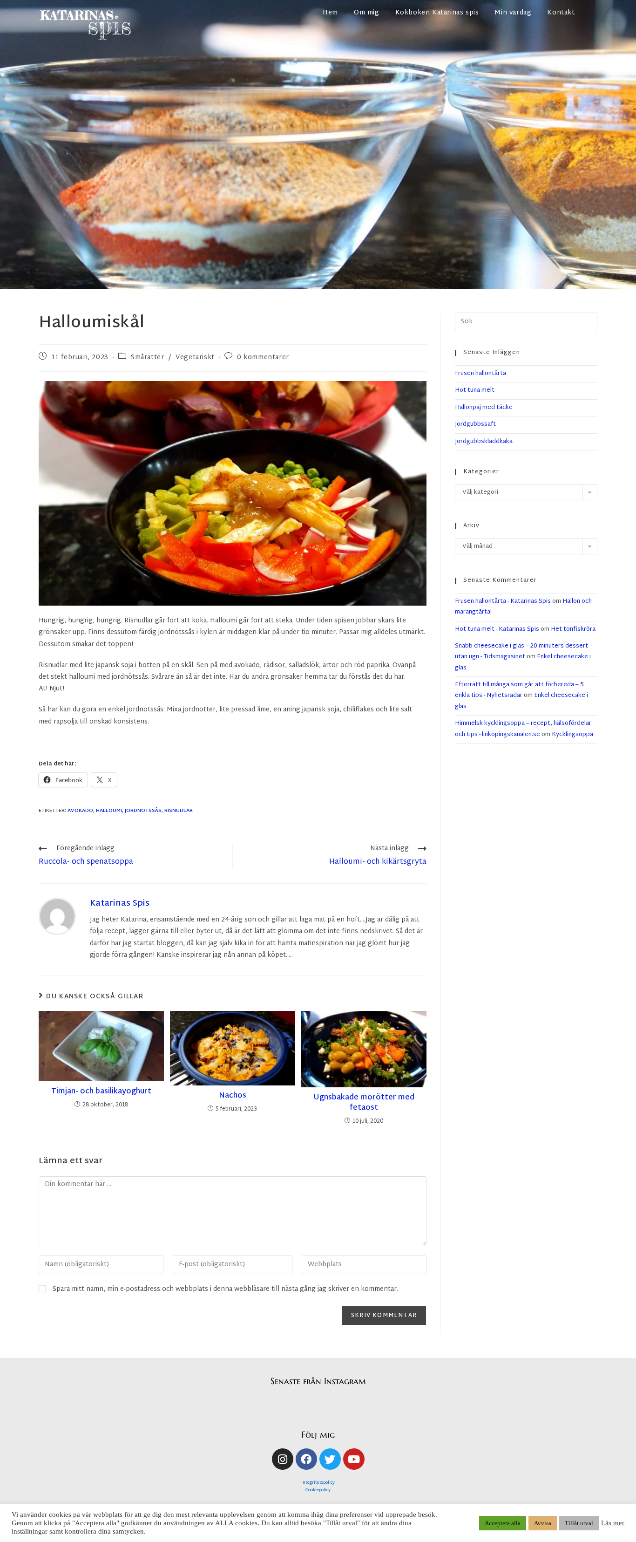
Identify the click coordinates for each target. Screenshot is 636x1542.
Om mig (366, 13)
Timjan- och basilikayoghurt (101, 1092)
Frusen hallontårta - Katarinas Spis (503, 601)
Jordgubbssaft (475, 424)
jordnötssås (143, 810)
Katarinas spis (119, 903)
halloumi (109, 810)
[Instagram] (282, 1459)
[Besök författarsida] (57, 916)
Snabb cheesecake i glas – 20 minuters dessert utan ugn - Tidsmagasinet (521, 651)
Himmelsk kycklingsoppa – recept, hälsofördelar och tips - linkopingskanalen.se (523, 729)
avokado (80, 810)
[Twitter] (330, 1459)
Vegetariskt (195, 357)
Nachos (232, 1096)
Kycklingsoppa (572, 734)
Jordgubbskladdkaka (484, 441)
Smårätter (147, 357)
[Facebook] (306, 1459)
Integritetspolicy (318, 1483)
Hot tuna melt (474, 390)
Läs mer (612, 1523)
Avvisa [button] (542, 1523)
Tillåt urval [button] (579, 1523)
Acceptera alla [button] (503, 1523)
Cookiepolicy (318, 1490)
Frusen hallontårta (480, 373)
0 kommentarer (263, 357)
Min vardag (512, 13)
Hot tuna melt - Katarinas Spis (497, 629)
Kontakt (561, 13)
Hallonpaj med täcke (484, 407)
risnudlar (178, 810)
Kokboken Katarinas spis (437, 13)
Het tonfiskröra (573, 629)
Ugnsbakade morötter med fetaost (363, 1103)
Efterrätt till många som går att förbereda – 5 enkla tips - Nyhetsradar (519, 690)
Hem (330, 13)
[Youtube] (354, 1459)
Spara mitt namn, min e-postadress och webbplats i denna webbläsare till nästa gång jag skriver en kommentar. (225, 1289)
